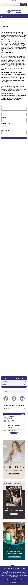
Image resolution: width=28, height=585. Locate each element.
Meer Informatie (8, 579)
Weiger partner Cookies (19, 579)
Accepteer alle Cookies (15, 582)
